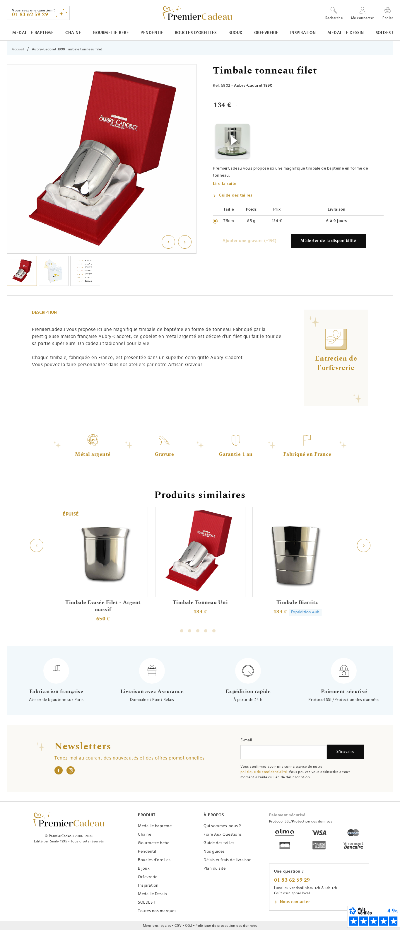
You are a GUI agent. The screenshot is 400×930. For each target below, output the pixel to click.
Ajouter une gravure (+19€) (249, 241)
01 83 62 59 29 (292, 880)
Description (44, 312)
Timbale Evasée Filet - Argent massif (103, 606)
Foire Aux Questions (223, 834)
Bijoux (235, 33)
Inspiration (303, 33)
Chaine (73, 33)
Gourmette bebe (111, 33)
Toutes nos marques (157, 911)
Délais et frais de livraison (228, 860)
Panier (387, 18)
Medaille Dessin (345, 33)
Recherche (334, 18)
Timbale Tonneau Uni (200, 602)
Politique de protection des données (226, 925)
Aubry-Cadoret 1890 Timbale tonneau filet (67, 49)
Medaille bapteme (33, 33)
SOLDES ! (385, 33)
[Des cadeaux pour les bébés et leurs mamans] (69, 819)
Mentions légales (157, 925)
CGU (188, 925)
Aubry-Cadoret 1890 (253, 85)
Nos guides (214, 851)
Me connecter (362, 18)
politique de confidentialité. (264, 772)
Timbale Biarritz (297, 602)
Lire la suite (225, 184)
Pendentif (152, 33)
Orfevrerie (266, 33)
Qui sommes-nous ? (222, 826)
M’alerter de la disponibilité (328, 241)
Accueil (18, 49)
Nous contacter (295, 902)
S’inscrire (345, 752)
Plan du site (214, 868)
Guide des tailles (235, 195)
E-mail (246, 740)
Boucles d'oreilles (196, 33)
